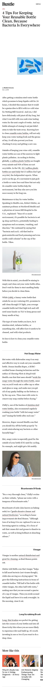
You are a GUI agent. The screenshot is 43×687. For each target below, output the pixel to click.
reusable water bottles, (19, 133)
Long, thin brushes (10, 620)
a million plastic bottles (20, 161)
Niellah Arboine (9, 88)
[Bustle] (8, 4)
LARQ (10, 297)
